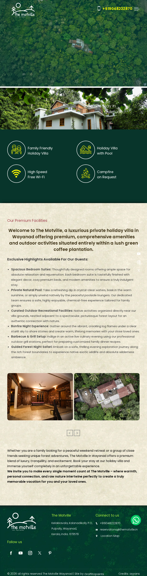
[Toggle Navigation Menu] (136, 9)
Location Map (109, 536)
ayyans (135, 574)
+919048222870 (110, 523)
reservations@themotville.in (119, 529)
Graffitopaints (94, 574)
